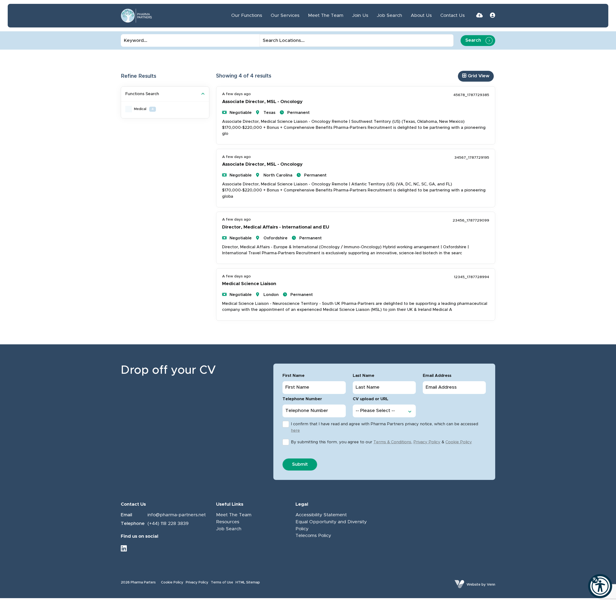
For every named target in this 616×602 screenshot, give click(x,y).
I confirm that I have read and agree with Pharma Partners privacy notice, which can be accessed (384, 427)
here (295, 430)
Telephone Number (302, 399)
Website (474, 584)
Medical (144, 109)
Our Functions (246, 15)
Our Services (285, 15)
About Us (421, 15)
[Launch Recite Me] (600, 586)
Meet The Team (325, 15)
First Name (293, 376)
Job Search (389, 15)
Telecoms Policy (313, 535)
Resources (227, 522)
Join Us (360, 15)
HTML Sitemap (248, 582)
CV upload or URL (370, 399)
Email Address (437, 376)
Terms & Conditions (392, 442)
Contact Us (452, 15)
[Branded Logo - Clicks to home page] (136, 16)
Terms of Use (222, 582)
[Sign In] (492, 15)
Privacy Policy (426, 442)
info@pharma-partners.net (177, 515)
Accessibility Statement (321, 515)
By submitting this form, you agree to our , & (381, 442)
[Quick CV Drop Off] (479, 15)
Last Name (363, 376)
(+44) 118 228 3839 (168, 523)
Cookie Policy (458, 442)
